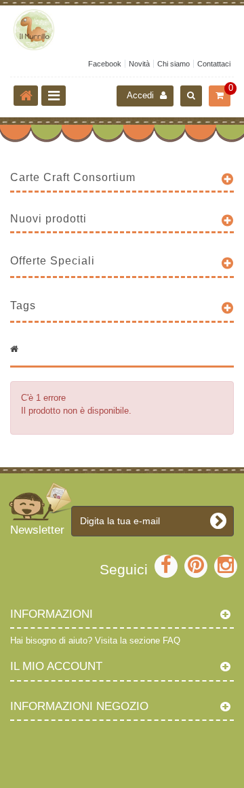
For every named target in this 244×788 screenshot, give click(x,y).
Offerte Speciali (52, 261)
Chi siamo (173, 64)
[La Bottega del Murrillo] (122, 29)
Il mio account (56, 666)
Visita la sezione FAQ (137, 640)
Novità (139, 64)
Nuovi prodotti (48, 218)
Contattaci (213, 64)
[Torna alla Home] (26, 95)
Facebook (104, 64)
